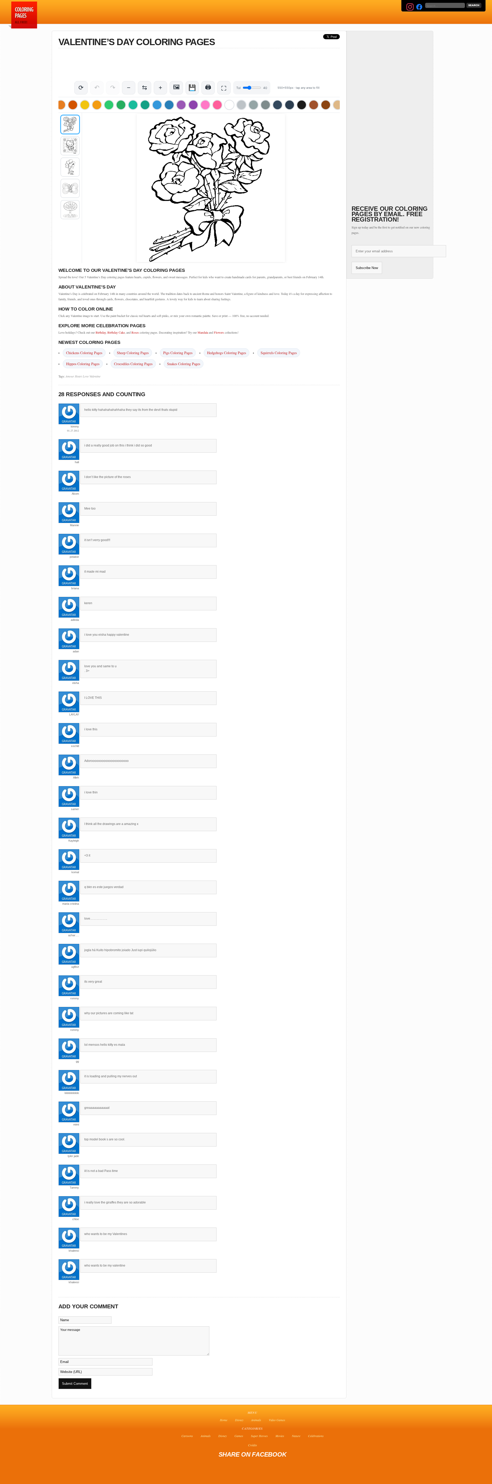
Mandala (203, 332)
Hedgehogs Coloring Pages (226, 352)
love (86, 376)
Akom (75, 493)
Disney (239, 1420)
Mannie (74, 525)
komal (75, 872)
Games (238, 1436)
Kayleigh (73, 840)
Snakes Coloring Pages (183, 363)
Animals (256, 1420)
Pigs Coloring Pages (177, 352)
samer (75, 809)
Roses (135, 332)
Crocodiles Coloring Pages (133, 363)
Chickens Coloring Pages (84, 352)
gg (77, 1061)
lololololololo (72, 1092)
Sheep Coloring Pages (133, 352)
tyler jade (73, 1156)
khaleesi (74, 1250)
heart (78, 376)
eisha (75, 682)
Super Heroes (259, 1436)
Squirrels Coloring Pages (279, 352)
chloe (75, 1219)
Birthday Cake (116, 332)
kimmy (75, 426)
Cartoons (187, 1436)
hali (77, 462)
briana (75, 588)
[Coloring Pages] (21, 27)
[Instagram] (410, 7)
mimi (76, 1124)
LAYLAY (74, 714)
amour (70, 376)
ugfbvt (75, 966)
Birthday (101, 332)
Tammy (74, 1187)
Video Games (277, 1420)
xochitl (75, 746)
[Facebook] (419, 7)
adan (76, 651)
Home (223, 1420)
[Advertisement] (161, 11)
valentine (94, 376)
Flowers (219, 332)
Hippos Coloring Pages (82, 363)
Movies (279, 1436)
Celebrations (316, 1436)
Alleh (76, 777)
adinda (75, 619)
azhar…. (73, 935)
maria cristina (70, 903)
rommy (74, 998)
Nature (296, 1436)
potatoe (74, 556)
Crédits (252, 1445)
